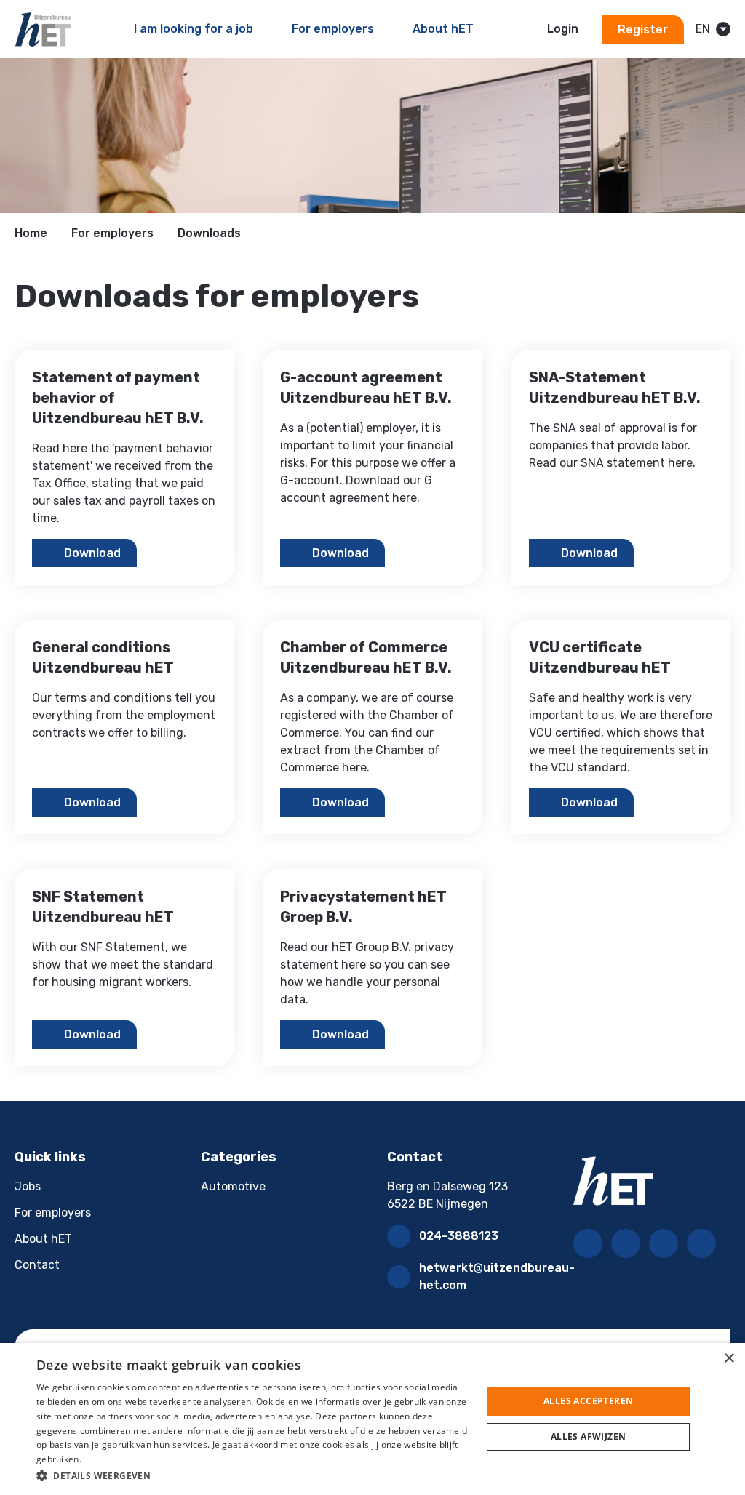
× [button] (728, 1358)
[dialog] (372, 1419)
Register (643, 29)
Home (31, 233)
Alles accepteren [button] (588, 1401)
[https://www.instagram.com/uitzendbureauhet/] (663, 1243)
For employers (112, 233)
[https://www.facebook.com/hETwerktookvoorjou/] (587, 1243)
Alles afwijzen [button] (588, 1436)
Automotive (233, 1186)
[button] (252, 1475)
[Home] (43, 29)
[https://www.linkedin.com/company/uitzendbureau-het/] (625, 1243)
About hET (43, 1239)
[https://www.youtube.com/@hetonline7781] (701, 1243)
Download (92, 553)
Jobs (28, 1186)
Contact (37, 1265)
